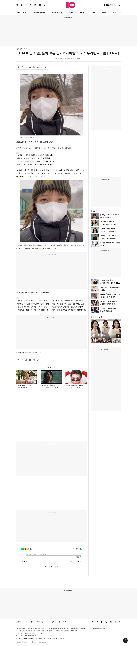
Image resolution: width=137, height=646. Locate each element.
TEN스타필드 (39, 12)
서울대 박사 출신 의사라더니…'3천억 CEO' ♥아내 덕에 (110, 283)
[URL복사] (38, 68)
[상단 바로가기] (125, 640)
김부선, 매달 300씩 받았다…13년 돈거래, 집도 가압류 (108, 231)
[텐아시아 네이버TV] (22, 5)
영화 (82, 12)
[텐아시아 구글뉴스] (44, 5)
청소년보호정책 (40, 638)
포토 (104, 12)
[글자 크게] (42, 68)
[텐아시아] (70, 5)
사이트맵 (61, 638)
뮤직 (71, 12)
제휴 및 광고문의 (52, 638)
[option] (106, 328)
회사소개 (19, 638)
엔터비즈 (117, 12)
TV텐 (93, 12)
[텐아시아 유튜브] (17, 5)
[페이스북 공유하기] (22, 68)
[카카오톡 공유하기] (18, 68)
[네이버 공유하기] (30, 68)
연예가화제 (21, 12)
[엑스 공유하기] (26, 68)
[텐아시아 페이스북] (26, 5)
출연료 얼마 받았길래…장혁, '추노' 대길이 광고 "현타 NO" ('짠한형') (50, 387)
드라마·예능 (57, 12)
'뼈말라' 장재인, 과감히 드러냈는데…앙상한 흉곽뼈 (109, 224)
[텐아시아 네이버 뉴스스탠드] (40, 5)
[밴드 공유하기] (34, 68)
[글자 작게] (46, 68)
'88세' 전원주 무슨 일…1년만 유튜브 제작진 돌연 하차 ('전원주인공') (25, 387)
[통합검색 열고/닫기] (119, 5)
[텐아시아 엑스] (30, 5)
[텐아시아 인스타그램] (35, 5)
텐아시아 (26, 642)
